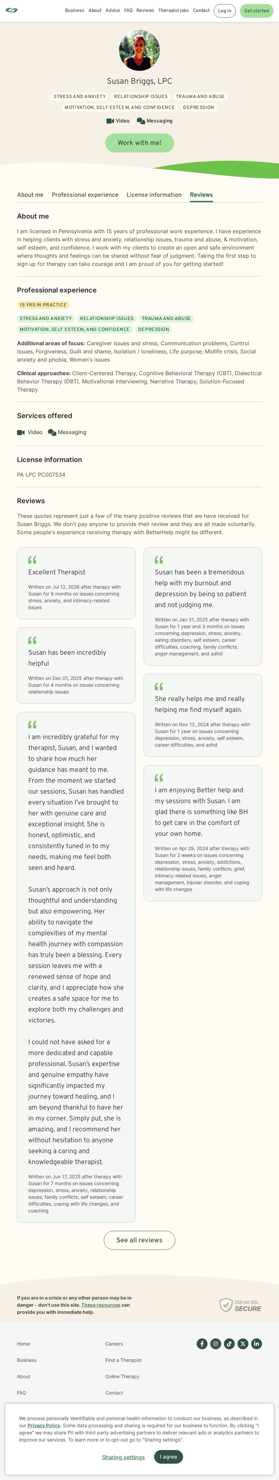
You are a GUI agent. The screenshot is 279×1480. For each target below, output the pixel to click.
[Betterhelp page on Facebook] (201, 1384)
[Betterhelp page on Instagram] (214, 1384)
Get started (256, 11)
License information (154, 195)
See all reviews (139, 1240)
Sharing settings (123, 1457)
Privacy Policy (44, 1425)
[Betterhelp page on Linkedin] (255, 1384)
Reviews (201, 195)
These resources (100, 1305)
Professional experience (85, 195)
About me (30, 195)
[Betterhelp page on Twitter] (241, 1384)
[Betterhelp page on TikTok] (228, 1384)
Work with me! (140, 143)
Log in (224, 11)
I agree (168, 1457)
